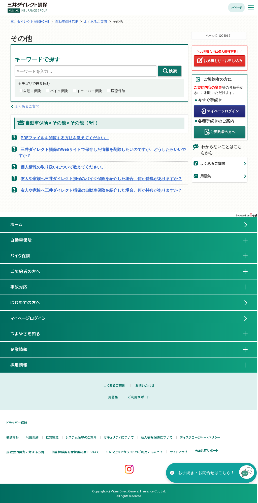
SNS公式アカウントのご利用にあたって (134, 451)
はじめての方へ (25, 303)
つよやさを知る (29, 334)
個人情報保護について (157, 437)
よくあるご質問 (95, 21)
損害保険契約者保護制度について (76, 451)
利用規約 (32, 437)
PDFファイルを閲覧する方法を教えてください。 (65, 137)
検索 (173, 70)
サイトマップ (178, 451)
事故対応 (23, 287)
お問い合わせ (144, 385)
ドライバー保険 (89, 91)
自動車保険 (32, 91)
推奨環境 (52, 437)
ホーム (16, 225)
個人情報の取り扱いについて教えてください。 (63, 167)
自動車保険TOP (66, 21)
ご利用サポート (138, 397)
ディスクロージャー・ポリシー (200, 437)
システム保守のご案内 (81, 437)
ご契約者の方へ (223, 132)
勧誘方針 (12, 437)
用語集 (205, 176)
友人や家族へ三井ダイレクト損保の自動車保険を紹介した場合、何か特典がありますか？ (101, 190)
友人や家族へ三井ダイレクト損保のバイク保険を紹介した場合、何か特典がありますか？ (101, 178)
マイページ (236, 7)
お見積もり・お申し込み (223, 61)
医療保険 (118, 91)
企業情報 (23, 349)
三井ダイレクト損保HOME (30, 21)
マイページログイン (223, 111)
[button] (246, 472)
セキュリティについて (119, 437)
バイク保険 (59, 91)
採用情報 (23, 365)
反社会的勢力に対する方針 (25, 451)
